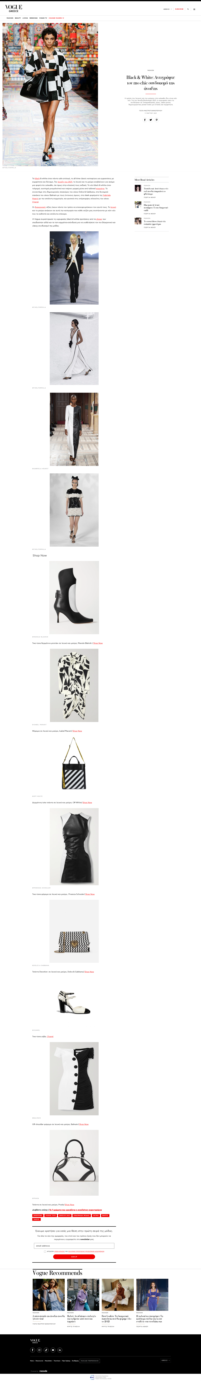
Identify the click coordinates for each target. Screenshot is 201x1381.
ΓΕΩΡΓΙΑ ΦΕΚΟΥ (150, 197)
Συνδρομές (75, 1360)
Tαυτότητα (57, 1360)
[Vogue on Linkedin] (59, 1349)
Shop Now (98, 643)
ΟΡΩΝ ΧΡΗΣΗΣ (59, 1251)
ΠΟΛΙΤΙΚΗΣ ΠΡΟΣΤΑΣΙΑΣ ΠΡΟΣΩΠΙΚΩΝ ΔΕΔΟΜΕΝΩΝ (86, 1251)
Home (32, 1360)
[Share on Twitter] (151, 120)
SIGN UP (74, 1257)
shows (99, 219)
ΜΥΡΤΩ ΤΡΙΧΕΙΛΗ (73, 1326)
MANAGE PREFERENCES (90, 1361)
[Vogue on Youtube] (53, 1349)
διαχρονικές (40, 207)
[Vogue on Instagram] (39, 1349)
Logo (53, 1342)
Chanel (35, 202)
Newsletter (48, 1360)
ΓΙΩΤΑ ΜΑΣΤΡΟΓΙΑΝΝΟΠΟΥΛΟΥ (150, 111)
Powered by (35, 1371)
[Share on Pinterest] (157, 120)
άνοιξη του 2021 (65, 182)
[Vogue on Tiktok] (46, 1349)
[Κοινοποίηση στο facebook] (145, 120)
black (37, 178)
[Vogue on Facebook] (32, 1349)
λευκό (113, 207)
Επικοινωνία (39, 1360)
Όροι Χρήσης (66, 1360)
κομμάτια (100, 189)
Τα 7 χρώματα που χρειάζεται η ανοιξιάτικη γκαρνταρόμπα (75, 1210)
